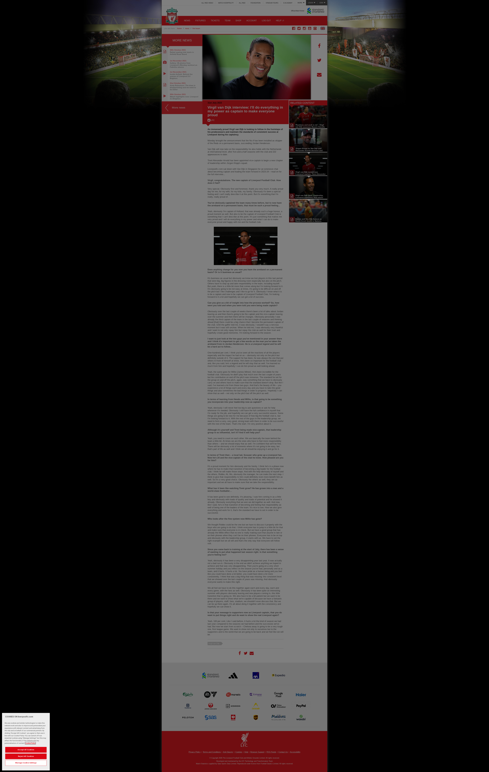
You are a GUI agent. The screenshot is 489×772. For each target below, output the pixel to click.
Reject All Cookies (26, 756)
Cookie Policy (30, 743)
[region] (26, 741)
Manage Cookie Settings (26, 763)
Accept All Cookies (26, 750)
